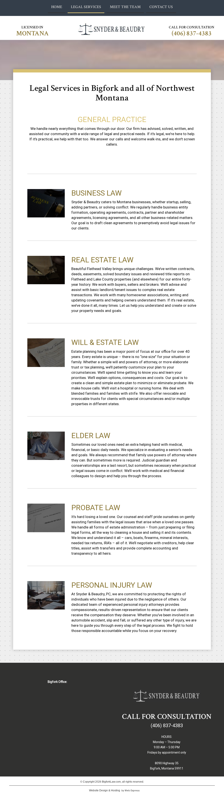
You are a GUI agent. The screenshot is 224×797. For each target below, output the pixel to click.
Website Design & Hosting (104, 790)
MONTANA (32, 33)
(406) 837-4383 (192, 33)
